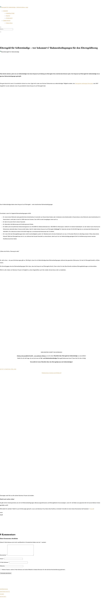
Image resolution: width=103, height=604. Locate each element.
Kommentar (3, 555)
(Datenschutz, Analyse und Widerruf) (51, 372)
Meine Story (9, 23)
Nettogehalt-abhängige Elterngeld (84, 83)
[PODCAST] (9, 18)
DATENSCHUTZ (5, 591)
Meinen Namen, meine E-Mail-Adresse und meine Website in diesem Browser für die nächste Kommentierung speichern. (33, 569)
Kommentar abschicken (6, 573)
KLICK (92, 508)
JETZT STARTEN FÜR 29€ (8, 369)
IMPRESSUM (4, 589)
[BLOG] (8, 15)
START (2, 594)
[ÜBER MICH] (6, 20)
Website (2, 566)
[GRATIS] (5, 11)
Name (2, 558)
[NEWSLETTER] (10, 13)
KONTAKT (3, 596)
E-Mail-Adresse (4, 562)
